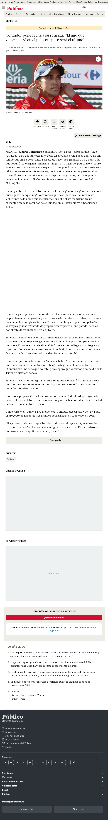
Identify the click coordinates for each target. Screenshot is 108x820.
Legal (5, 790)
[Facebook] (17, 762)
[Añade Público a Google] (4, 762)
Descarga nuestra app (13, 801)
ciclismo (10, 459)
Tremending (31, 14)
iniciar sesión (89, 627)
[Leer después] (54, 122)
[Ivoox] (74, 762)
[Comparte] (37, 122)
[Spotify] (61, 762)
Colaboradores (9, 786)
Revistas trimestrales (13, 781)
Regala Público (12, 739)
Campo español (19, 2)
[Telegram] (55, 762)
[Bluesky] (30, 762)
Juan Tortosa (19, 699)
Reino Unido (92, 2)
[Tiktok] (49, 762)
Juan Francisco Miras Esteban (76, 2)
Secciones (7, 773)
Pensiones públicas (57, 2)
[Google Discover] (11, 762)
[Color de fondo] (71, 122)
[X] (23, 762)
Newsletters (11, 732)
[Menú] (3, 7)
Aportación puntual (14, 736)
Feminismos (59, 14)
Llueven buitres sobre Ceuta (27, 695)
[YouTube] (42, 762)
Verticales (7, 777)
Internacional (45, 14)
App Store (79, 809)
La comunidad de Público (18, 743)
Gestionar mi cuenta (15, 728)
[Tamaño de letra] (62, 122)
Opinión (19, 14)
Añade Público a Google (89, 135)
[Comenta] (45, 122)
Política (9, 14)
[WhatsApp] (68, 762)
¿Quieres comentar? (54, 617)
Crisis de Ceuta (43, 2)
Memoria (89, 14)
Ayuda (8, 747)
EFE (8, 141)
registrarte (55, 630)
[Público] (49, 8)
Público (12, 717)
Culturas (100, 14)
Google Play (28, 809)
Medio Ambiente (75, 14)
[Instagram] (36, 762)
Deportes (11, 21)
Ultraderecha (31, 2)
